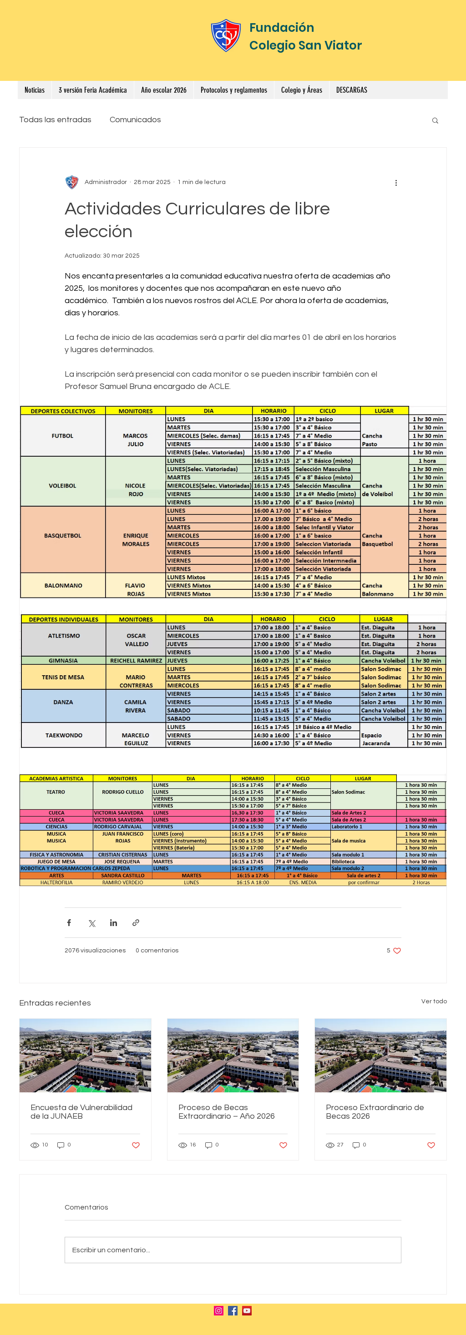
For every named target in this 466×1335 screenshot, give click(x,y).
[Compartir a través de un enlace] (136, 922)
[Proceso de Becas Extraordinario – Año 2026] (233, 1055)
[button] (233, 90)
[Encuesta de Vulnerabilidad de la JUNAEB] (85, 1055)
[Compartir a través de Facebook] (69, 922)
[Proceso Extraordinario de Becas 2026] (380, 1055)
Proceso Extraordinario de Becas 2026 (375, 1112)
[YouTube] (247, 1310)
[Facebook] (233, 1310)
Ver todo (434, 1001)
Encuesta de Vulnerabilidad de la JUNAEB (81, 1112)
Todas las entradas (55, 119)
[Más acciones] (395, 182)
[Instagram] (218, 1310)
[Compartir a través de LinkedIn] (113, 922)
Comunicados (135, 119)
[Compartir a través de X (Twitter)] (91, 922)
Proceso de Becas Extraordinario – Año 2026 (226, 1112)
